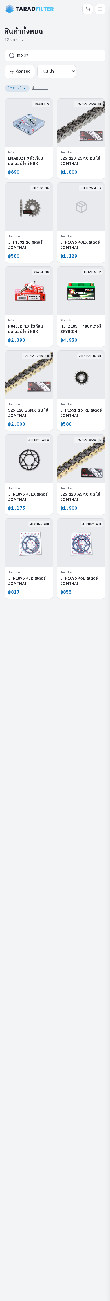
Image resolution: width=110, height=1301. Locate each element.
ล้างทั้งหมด (40, 88)
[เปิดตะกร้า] (87, 9)
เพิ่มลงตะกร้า (32, 138)
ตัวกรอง (23, 71)
